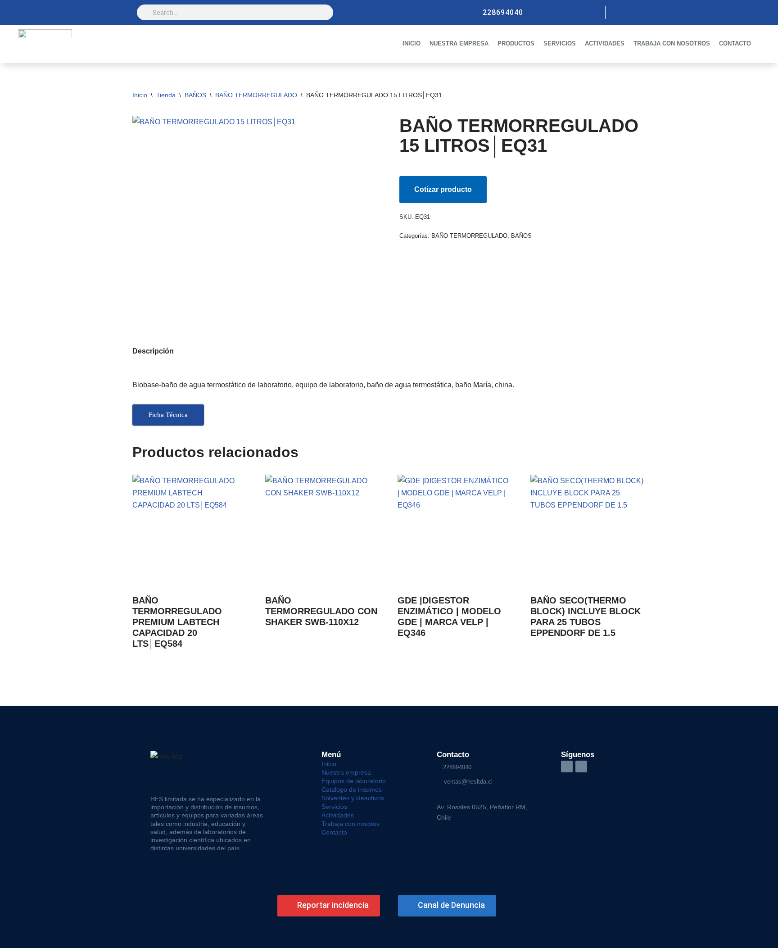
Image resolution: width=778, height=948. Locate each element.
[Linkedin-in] (567, 766)
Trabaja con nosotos (350, 823)
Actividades (337, 815)
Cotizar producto (443, 189)
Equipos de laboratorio (353, 781)
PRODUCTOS (516, 43)
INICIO (412, 43)
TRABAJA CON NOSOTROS (671, 43)
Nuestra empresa (346, 772)
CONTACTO (735, 43)
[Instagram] (619, 12)
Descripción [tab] (153, 351)
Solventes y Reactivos (352, 798)
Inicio (139, 95)
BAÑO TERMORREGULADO (256, 95)
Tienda (166, 95)
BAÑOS (195, 95)
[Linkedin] (635, 12)
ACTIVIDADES (604, 43)
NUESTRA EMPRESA (459, 43)
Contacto (334, 832)
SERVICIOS (559, 43)
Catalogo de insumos (351, 789)
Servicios (334, 806)
